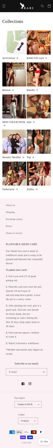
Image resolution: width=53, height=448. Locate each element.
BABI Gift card (35, 58)
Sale (29, 122)
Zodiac (31, 189)
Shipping (10, 212)
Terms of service (14, 233)
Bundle (31, 90)
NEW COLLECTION (13, 122)
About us (10, 205)
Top (29, 157)
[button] (3, 6)
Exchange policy (14, 219)
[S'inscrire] (43, 372)
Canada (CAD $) (25, 404)
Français (25, 421)
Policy (9, 226)
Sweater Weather (11, 157)
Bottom (6, 90)
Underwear (8, 189)
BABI (29, 443)
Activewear (8, 58)
